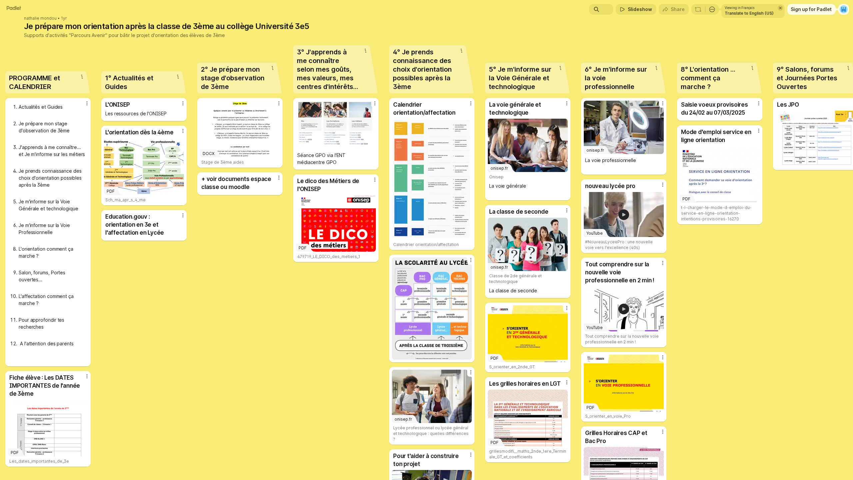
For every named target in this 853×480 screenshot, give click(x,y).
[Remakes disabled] (698, 9)
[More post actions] (87, 103)
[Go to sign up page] (843, 9)
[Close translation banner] (780, 8)
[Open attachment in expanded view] (336, 125)
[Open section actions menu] (82, 77)
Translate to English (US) (749, 13)
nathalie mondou (40, 18)
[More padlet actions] (712, 9)
